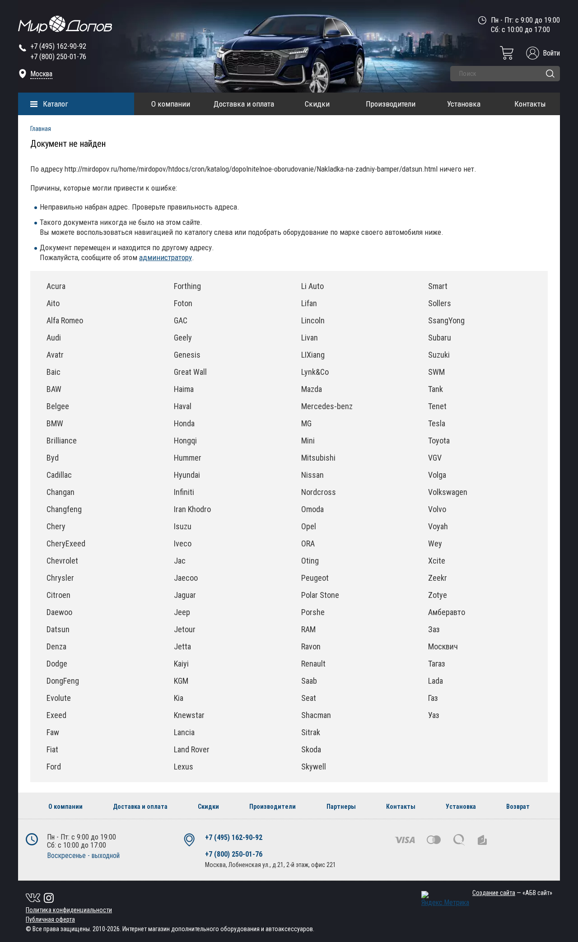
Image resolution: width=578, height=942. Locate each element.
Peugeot (315, 578)
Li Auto (312, 286)
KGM (181, 681)
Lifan (309, 303)
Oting (310, 560)
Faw (53, 732)
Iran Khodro (192, 509)
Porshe (313, 612)
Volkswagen (447, 492)
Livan (309, 337)
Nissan (312, 475)
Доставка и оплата (244, 103)
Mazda (311, 389)
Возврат (518, 806)
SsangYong (446, 320)
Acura (56, 286)
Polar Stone (320, 595)
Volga (437, 475)
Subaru (439, 337)
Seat (308, 698)
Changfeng (64, 509)
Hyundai (187, 475)
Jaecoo (186, 578)
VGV (435, 457)
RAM (308, 629)
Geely (183, 337)
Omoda (312, 509)
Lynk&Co (315, 372)
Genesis (187, 354)
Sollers (439, 303)
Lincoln (313, 320)
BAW (54, 389)
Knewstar (189, 715)
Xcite (436, 560)
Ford (54, 766)
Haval (182, 406)
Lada (435, 681)
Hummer (187, 457)
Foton (183, 303)
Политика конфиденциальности (69, 910)
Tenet (437, 406)
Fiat (52, 749)
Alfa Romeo (65, 320)
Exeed (56, 715)
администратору (165, 257)
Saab (309, 681)
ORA (308, 543)
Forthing (187, 286)
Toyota (439, 440)
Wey (435, 543)
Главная (40, 128)
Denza (56, 646)
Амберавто (446, 612)
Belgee (58, 406)
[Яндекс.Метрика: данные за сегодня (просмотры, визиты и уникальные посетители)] (445, 899)
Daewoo (59, 612)
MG (306, 423)
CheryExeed (66, 543)
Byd (53, 457)
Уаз (433, 715)
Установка (463, 103)
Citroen (58, 595)
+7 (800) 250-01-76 (58, 56)
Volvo (437, 509)
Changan (61, 492)
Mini (308, 440)
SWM (436, 372)
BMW (55, 423)
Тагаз (436, 663)
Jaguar (185, 595)
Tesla (436, 423)
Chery (56, 526)
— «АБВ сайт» (512, 892)
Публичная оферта (50, 919)
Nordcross (318, 492)
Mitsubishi (318, 457)
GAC (180, 320)
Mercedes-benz (327, 406)
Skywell (313, 766)
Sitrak (310, 732)
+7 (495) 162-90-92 (58, 46)
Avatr (55, 354)
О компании (170, 103)
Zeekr (437, 578)
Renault (313, 663)
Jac (180, 560)
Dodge (57, 663)
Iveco (182, 543)
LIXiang (313, 354)
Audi (54, 337)
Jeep (182, 612)
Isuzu (182, 526)
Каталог (55, 103)
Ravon (311, 646)
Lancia (184, 732)
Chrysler (60, 578)
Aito (53, 303)
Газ (433, 698)
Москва (41, 74)
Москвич (443, 646)
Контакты (530, 103)
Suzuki (439, 354)
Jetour (185, 629)
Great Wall (190, 372)
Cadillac (59, 475)
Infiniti (184, 492)
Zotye (437, 595)
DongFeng (63, 681)
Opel (308, 526)
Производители (390, 103)
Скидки (317, 103)
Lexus (183, 766)
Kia (178, 698)
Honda (184, 423)
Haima (184, 389)
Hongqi (185, 440)
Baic (54, 372)
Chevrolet (62, 560)
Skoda (311, 749)
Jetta (182, 646)
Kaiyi (181, 663)
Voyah (438, 526)
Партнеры (341, 806)
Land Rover (192, 749)
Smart (437, 286)
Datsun (58, 629)
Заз (434, 629)
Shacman (316, 715)
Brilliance (62, 440)
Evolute (59, 698)
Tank (435, 389)
